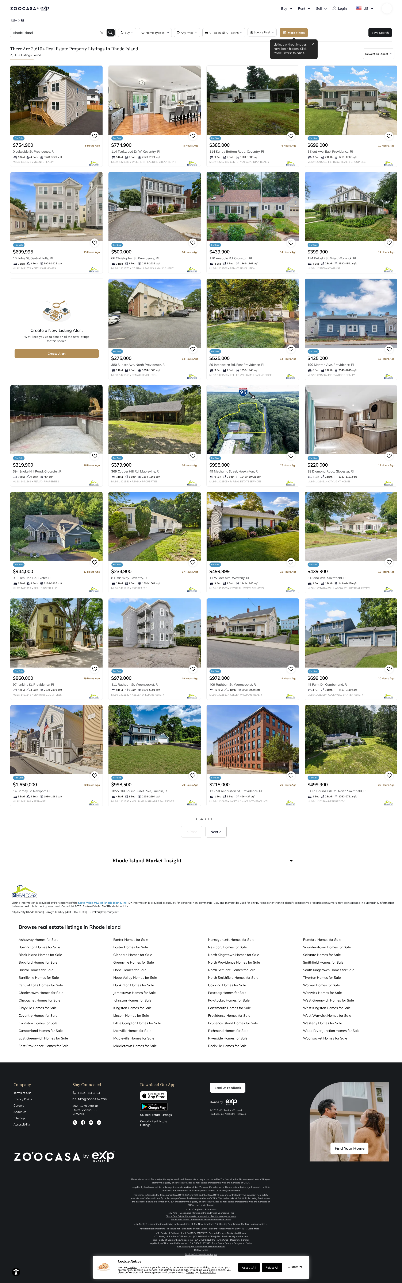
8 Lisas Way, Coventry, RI (129, 578)
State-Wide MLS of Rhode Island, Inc (102, 902)
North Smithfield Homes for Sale (233, 977)
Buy (284, 8)
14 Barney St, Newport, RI (31, 791)
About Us (20, 1111)
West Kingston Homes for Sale (327, 1008)
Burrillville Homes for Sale (39, 977)
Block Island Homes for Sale (40, 955)
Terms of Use (22, 1093)
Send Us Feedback (228, 1088)
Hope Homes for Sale (129, 970)
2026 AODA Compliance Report (201, 1254)
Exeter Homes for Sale (130, 939)
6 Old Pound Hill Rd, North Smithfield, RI (336, 791)
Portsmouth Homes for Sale (229, 1008)
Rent (301, 8)
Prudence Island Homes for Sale (233, 1023)
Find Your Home (349, 1148)
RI (210, 819)
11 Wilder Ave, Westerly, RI (229, 578)
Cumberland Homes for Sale (41, 1031)
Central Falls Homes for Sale (41, 985)
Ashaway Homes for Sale (38, 939)
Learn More (253, 1228)
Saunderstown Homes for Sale (327, 947)
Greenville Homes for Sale (133, 962)
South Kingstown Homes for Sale (328, 970)
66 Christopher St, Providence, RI (135, 258)
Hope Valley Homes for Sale (135, 977)
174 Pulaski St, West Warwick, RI (331, 258)
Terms (190, 1272)
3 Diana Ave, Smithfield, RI (326, 578)
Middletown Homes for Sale (135, 1046)
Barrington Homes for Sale (39, 947)
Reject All (272, 1267)
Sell (319, 8)
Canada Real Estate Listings (153, 1123)
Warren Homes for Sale (321, 985)
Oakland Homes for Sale (227, 985)
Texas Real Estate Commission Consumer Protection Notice (201, 1219)
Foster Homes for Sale (130, 947)
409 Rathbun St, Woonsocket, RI (233, 685)
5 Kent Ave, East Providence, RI (330, 151)
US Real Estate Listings (156, 1115)
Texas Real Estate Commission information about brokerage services (201, 1216)
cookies (132, 1267)
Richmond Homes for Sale (228, 1031)
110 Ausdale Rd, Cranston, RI (230, 258)
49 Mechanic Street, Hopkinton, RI (234, 471)
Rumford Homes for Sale (322, 939)
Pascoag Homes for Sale (227, 993)
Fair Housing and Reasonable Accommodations (201, 1246)
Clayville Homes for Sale (38, 1008)
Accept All (249, 1267)
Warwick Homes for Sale (322, 993)
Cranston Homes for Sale (38, 1023)
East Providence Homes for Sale (44, 1046)
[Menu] (386, 8)
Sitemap (19, 1118)
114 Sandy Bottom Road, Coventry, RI (236, 151)
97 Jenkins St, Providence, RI (33, 685)
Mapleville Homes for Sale (133, 1038)
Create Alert (56, 353)
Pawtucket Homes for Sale (229, 1000)
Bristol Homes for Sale (36, 970)
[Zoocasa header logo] (29, 8)
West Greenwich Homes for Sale (328, 1000)
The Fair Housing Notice (253, 1224)
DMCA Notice (201, 1250)
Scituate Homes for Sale (322, 955)
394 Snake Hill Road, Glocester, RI (37, 471)
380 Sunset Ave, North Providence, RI (138, 365)
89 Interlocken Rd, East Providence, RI (236, 365)
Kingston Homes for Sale (132, 1008)
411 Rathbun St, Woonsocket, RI (134, 685)
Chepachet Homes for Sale (39, 1000)
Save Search (380, 33)
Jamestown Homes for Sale (134, 993)
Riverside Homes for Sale (228, 1038)
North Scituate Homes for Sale (232, 970)
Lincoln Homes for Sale (131, 1015)
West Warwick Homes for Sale (327, 1015)
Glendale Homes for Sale (132, 955)
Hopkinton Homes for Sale (133, 985)
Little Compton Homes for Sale (137, 1023)
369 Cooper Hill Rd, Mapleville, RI (135, 471)
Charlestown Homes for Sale (41, 993)
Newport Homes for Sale (227, 947)
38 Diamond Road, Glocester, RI (330, 471)
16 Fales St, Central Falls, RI (33, 258)
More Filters (296, 33)
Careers (19, 1105)
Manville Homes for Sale (132, 1031)
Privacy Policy (23, 1099)
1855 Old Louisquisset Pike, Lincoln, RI (139, 791)
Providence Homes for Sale (229, 1015)
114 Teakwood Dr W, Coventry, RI (135, 151)
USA (199, 819)
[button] (204, 860)
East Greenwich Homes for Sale (43, 1038)
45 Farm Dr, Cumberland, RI (327, 685)
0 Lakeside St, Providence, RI (33, 151)
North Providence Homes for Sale (234, 962)
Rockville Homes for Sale (227, 1046)
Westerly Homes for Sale (322, 1023)
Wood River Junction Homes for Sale (331, 1031)
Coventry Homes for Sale (38, 1015)
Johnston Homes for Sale (132, 1000)
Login (342, 8)
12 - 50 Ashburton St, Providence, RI (235, 791)
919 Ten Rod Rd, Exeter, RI (32, 578)
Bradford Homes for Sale (38, 962)
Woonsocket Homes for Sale (325, 1038)
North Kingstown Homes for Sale (233, 955)
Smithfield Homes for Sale (323, 962)
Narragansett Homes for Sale (231, 939)
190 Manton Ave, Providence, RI (330, 365)
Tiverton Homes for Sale (322, 977)
